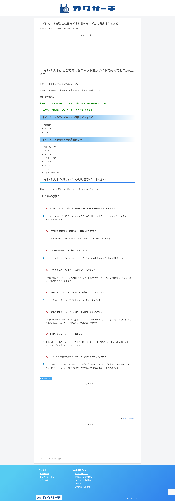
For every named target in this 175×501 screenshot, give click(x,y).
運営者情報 (44, 474)
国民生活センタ (81, 474)
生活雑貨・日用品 (47, 378)
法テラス (79, 483)
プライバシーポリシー (49, 477)
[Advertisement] (87, 51)
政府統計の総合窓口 (83, 487)
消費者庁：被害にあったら (86, 477)
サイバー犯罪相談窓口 (84, 480)
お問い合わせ (45, 480)
